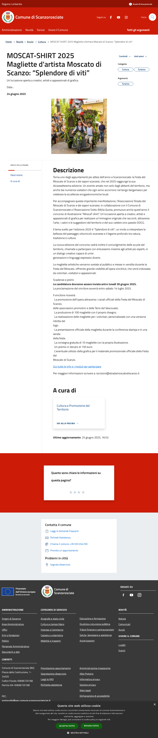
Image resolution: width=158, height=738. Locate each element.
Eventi (121, 650)
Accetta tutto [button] (67, 726)
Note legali (85, 690)
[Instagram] (125, 17)
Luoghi (122, 645)
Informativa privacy (90, 679)
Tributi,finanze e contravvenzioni (97, 629)
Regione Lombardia (12, 4)
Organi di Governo (11, 619)
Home (9, 42)
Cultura (42, 42)
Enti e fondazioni (10, 635)
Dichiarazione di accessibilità (95, 696)
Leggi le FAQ (47, 679)
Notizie (122, 619)
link (108, 719)
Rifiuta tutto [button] (91, 725)
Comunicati (124, 624)
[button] (79, 732)
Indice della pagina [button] (19, 165)
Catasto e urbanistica (52, 635)
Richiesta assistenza (51, 685)
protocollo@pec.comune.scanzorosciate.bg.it (26, 700)
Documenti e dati (11, 652)
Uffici (4, 630)
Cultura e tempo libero (52, 624)
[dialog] (79, 719)
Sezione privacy (88, 685)
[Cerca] (152, 17)
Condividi (123, 56)
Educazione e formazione (93, 618)
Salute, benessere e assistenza (96, 635)
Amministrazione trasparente (95, 668)
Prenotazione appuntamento (56, 668)
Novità (19, 42)
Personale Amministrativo (15, 646)
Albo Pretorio (86, 674)
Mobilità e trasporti (51, 641)
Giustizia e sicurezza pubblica (95, 624)
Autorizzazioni (87, 641)
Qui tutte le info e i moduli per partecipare (77, 366)
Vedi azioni (139, 56)
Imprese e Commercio (52, 630)
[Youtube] (117, 17)
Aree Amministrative (13, 624)
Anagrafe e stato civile (52, 619)
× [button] (154, 704)
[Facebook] (109, 17)
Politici (5, 641)
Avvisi (30, 42)
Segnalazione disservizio (53, 674)
